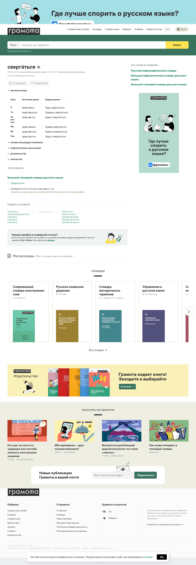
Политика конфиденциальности (72, 527)
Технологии (69, 452)
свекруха (12, 212)
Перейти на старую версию (164, 524)
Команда (61, 515)
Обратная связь (64, 519)
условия (148, 557)
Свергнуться (17, 183)
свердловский (70, 217)
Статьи (10, 459)
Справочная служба (78, 29)
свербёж (12, 217)
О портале (62, 510)
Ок (162, 557)
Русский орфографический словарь (154, 70)
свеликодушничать (18, 214)
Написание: (51, 72)
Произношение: (13, 72)
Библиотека (13, 523)
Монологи (154, 452)
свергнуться (69, 214)
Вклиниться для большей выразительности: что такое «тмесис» (120, 449)
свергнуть (67, 212)
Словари (97, 29)
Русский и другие (25, 459)
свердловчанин (70, 220)
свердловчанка (70, 222)
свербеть (12, 220)
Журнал (127, 29)
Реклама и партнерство (68, 523)
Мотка (110, 548)
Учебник (138, 29)
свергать (12, 222)
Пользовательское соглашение (72, 531)
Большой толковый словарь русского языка (35, 177)
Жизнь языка (117, 455)
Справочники (112, 29)
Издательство (154, 29)
